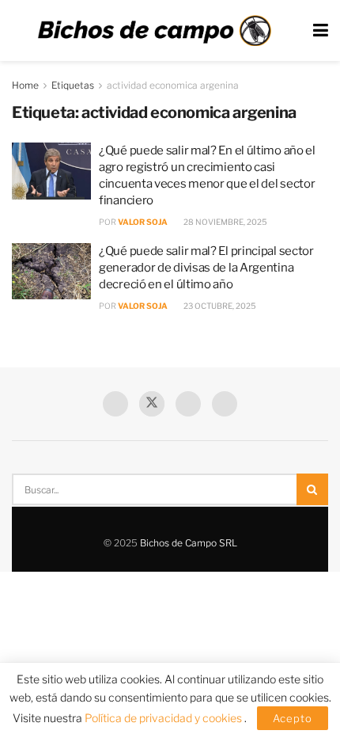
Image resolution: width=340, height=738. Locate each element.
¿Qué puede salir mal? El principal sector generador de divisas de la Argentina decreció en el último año (206, 267)
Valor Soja (143, 221)
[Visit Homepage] (154, 31)
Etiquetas (72, 85)
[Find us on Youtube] (188, 404)
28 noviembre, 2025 (224, 221)
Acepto (292, 718)
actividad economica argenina (173, 85)
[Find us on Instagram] (224, 404)
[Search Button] (312, 489)
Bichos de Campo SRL (188, 543)
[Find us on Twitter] (151, 404)
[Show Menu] (320, 30)
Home (25, 85)
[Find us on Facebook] (115, 404)
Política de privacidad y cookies (164, 718)
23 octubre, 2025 (219, 305)
